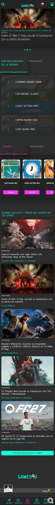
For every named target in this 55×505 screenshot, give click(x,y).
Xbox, (12, 261)
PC (14, 306)
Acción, (4, 306)
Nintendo (32, 261)
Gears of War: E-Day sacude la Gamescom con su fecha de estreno (26, 300)
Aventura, (5, 261)
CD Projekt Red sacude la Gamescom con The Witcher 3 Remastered (26, 392)
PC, (26, 261)
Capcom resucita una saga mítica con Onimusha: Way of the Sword (21, 255)
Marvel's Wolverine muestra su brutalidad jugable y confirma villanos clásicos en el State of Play (27, 346)
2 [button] (27, 49)
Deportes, (5, 443)
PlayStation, (20, 261)
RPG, (3, 398)
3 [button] (30, 49)
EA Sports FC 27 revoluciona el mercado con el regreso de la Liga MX (26, 437)
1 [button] (25, 49)
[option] (27, 24)
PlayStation (13, 353)
